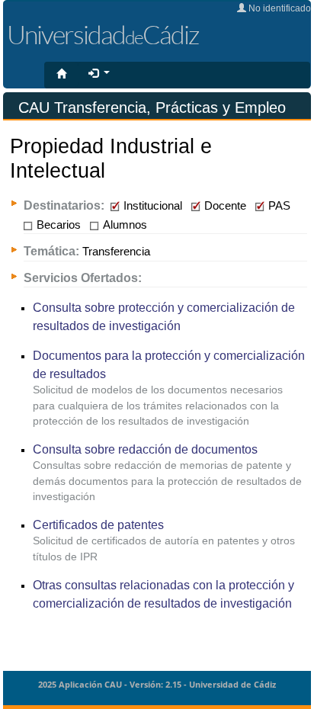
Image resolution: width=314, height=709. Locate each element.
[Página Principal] (61, 75)
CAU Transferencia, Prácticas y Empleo (152, 107)
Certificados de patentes (98, 524)
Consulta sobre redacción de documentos (145, 449)
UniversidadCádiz (102, 34)
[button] (99, 74)
